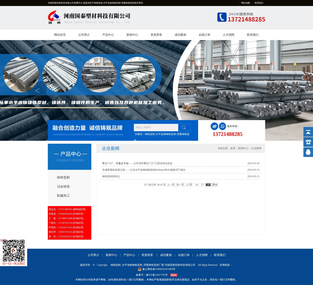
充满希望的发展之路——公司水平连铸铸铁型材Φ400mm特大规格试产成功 (143, 170)
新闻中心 (132, 34)
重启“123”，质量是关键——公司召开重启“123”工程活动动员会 (137, 163)
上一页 (171, 184)
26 (197, 184)
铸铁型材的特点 (111, 176)
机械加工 (63, 195)
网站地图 (245, 3)
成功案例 (180, 34)
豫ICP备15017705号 (157, 275)
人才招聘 (228, 34)
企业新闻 (256, 148)
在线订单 (204, 34)
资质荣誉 (156, 34)
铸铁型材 (63, 177)
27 (203, 184)
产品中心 (108, 34)
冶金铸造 (63, 186)
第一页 (180, 184)
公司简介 (84, 34)
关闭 (2, 240)
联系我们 (259, 3)
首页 (232, 148)
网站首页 (60, 34)
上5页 (189, 184)
